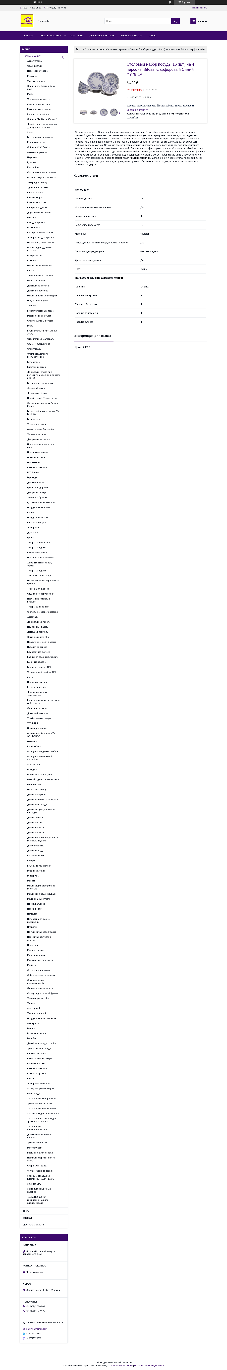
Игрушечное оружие (37, 300)
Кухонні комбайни (36, 871)
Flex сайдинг (33, 167)
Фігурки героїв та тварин (40, 1171)
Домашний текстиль (37, 632)
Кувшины (31, 162)
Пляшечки (32, 927)
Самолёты (32, 260)
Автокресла (33, 1023)
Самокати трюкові (36, 1073)
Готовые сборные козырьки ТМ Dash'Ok (43, 412)
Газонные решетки (36, 662)
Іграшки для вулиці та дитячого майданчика (43, 701)
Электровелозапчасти (38, 1083)
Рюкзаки (31, 217)
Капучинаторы (34, 197)
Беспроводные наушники (40, 383)
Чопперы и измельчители (40, 232)
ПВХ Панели (33, 462)
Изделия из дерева (37, 647)
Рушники (31, 965)
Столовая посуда (94, 49)
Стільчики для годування (40, 988)
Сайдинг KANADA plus (38, 147)
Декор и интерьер (36, 492)
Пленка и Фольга (36, 457)
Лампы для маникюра (38, 104)
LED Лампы (33, 472)
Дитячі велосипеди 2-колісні (42, 1043)
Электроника (34, 527)
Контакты (76, 35)
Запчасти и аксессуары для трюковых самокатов (41, 1120)
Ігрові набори (34, 746)
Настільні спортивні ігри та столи (41, 1159)
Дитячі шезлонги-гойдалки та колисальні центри (42, 839)
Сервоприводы (35, 192)
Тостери (31, 1003)
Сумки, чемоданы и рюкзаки (42, 172)
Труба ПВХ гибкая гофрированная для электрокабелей (37, 1200)
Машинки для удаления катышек (39, 249)
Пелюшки (32, 914)
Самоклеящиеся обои (38, 637)
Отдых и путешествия (38, 344)
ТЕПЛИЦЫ (32, 723)
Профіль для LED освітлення (42, 398)
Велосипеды (33, 362)
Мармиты (32, 76)
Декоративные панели (38, 439)
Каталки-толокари (36, 1053)
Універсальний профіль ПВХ (42, 672)
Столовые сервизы (116, 49)
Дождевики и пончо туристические (37, 693)
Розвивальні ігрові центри (40, 960)
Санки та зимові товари (39, 1058)
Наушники (32, 157)
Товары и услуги (50, 35)
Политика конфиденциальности (149, 1365)
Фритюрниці (33, 1008)
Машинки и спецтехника (39, 265)
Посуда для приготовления (41, 1018)
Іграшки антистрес (36, 202)
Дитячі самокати (35, 832)
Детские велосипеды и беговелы (39, 1136)
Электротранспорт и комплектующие (38, 355)
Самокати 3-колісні (37, 467)
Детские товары (35, 482)
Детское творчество (37, 290)
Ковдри (31, 860)
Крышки (31, 537)
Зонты (30, 132)
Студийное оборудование (41, 594)
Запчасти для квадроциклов (42, 1098)
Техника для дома (36, 434)
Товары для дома (36, 547)
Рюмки (30, 94)
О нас (152, 35)
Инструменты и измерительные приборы (43, 582)
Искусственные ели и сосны (41, 642)
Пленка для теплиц (37, 728)
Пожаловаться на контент (121, 1365)
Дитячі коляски (35, 817)
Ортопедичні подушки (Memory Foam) (43, 404)
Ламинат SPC (34, 1184)
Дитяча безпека (35, 845)
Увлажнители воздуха (38, 99)
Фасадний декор (36, 388)
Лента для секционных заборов (39, 1190)
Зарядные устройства (38, 114)
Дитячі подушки (35, 827)
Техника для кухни (36, 424)
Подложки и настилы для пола (40, 445)
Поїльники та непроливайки (41, 932)
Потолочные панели (37, 452)
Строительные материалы (41, 339)
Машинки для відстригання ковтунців (41, 887)
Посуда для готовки (37, 517)
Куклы (30, 326)
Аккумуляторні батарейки (40, 429)
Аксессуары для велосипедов (43, 1113)
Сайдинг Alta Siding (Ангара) (42, 119)
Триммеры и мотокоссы (39, 1103)
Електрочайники (35, 855)
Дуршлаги (32, 532)
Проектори (32, 945)
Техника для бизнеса (38, 589)
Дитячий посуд (35, 850)
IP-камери (32, 741)
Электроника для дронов (40, 237)
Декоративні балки (37, 393)
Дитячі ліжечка (35, 822)
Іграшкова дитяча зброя (40, 1152)
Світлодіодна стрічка (38, 970)
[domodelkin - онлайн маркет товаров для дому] (27, 27)
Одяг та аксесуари (37, 708)
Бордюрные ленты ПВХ (39, 667)
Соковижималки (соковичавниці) (35, 981)
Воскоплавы (33, 227)
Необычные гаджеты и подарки (38, 600)
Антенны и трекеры (37, 152)
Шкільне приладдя (37, 687)
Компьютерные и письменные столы (42, 332)
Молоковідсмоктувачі (38, 899)
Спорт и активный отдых (40, 321)
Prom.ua (128, 1362)
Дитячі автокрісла (36, 794)
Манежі (31, 880)
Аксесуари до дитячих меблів (42, 751)
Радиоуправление (36, 142)
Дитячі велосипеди (37, 804)
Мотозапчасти (34, 1148)
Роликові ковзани (36, 1063)
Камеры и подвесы (37, 207)
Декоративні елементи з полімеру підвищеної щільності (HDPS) (43, 375)
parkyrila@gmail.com (36, 1328)
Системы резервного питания (42, 612)
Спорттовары (34, 349)
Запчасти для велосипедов (41, 1108)
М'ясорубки (33, 876)
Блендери (32, 769)
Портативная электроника (40, 557)
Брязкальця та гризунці (39, 774)
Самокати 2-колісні (37, 1068)
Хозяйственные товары (39, 718)
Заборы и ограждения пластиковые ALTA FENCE (40, 1177)
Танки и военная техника (40, 275)
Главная (28, 35)
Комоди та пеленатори (39, 866)
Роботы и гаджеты (36, 280)
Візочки (31, 1028)
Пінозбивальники (36, 904)
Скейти (30, 1078)
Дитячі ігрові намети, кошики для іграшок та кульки (42, 125)
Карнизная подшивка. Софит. (42, 657)
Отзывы (27, 1217)
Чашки (30, 512)
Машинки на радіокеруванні (42, 894)
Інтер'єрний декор (36, 367)
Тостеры (31, 305)
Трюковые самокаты (37, 1142)
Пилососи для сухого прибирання (38, 920)
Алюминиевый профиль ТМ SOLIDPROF (41, 734)
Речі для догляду (36, 950)
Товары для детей (36, 570)
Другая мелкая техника (39, 212)
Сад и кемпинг (34, 66)
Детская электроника (38, 285)
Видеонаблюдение (37, 552)
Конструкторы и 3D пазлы (40, 311)
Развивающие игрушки (39, 316)
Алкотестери (33, 764)
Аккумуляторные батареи (40, 1088)
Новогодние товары (37, 71)
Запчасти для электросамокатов (37, 1128)
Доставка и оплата (101, 35)
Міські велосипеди (36, 1033)
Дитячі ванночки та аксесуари (42, 799)
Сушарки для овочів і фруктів (42, 993)
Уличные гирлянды (37, 81)
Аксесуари (32, 617)
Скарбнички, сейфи (37, 1165)
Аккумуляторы (34, 61)
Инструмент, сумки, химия (40, 242)
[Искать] (175, 21)
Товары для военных (38, 606)
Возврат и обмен (131, 35)
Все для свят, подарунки (40, 137)
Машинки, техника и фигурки (42, 295)
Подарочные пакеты (37, 627)
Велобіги (31, 1038)
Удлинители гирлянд (38, 187)
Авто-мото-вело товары (39, 575)
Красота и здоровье (37, 487)
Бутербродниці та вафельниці (43, 779)
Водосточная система (38, 652)
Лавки (30, 677)
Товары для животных (38, 542)
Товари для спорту (37, 182)
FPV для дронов (36, 222)
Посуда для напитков (38, 507)
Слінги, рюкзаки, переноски (41, 975)
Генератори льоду (36, 789)
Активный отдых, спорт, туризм (39, 564)
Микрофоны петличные (39, 109)
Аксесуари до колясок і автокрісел (39, 758)
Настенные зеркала (37, 682)
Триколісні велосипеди (39, 1048)
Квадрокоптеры (35, 255)
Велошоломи (34, 784)
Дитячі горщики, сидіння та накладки (41, 811)
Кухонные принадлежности (41, 502)
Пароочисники (34, 909)
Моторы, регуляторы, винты (41, 177)
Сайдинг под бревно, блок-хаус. (41, 87)
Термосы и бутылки (37, 497)
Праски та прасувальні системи (39, 938)
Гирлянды (32, 477)
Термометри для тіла (38, 998)
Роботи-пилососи (36, 955)
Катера (31, 270)
